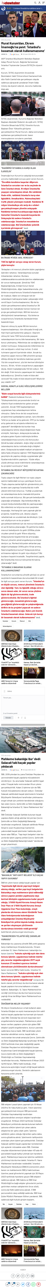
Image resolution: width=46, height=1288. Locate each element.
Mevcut (22, 621)
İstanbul (5, 621)
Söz (29, 621)
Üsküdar (19, 1204)
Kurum (14, 621)
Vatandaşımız (7, 626)
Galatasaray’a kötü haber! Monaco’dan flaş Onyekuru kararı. (28, 8)
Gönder (8, 718)
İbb (4, 1204)
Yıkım (34, 1204)
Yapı (26, 1204)
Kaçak (10, 1204)
